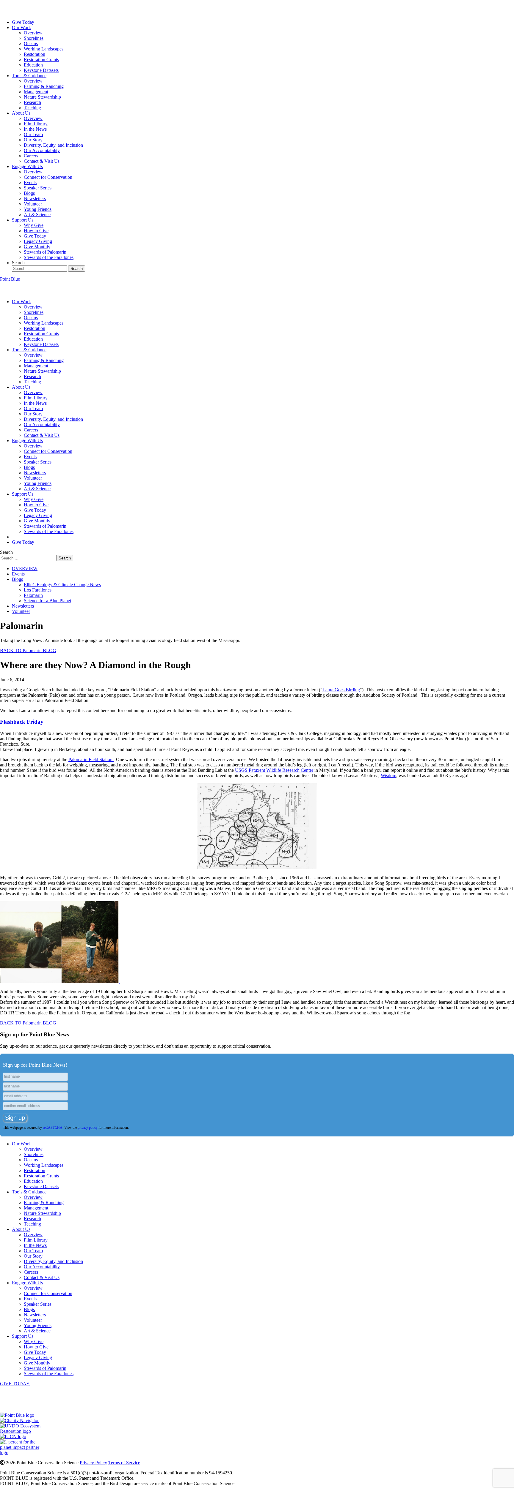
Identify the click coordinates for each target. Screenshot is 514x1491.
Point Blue (10, 279)
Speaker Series (37, 187)
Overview (33, 32)
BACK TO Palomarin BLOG (28, 650)
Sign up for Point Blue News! (35, 1065)
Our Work (21, 27)
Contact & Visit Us (41, 161)
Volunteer (33, 203)
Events (30, 182)
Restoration (34, 54)
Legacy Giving (38, 241)
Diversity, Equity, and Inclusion (53, 145)
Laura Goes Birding (341, 689)
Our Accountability (42, 150)
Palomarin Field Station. (91, 759)
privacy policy (88, 1127)
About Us (21, 113)
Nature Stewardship (42, 96)
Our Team (33, 134)
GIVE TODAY (15, 1383)
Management (36, 91)
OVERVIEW (24, 568)
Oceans (31, 43)
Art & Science (37, 214)
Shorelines (33, 38)
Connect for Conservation (48, 177)
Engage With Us (27, 166)
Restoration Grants (41, 59)
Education (33, 64)
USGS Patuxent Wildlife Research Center (274, 770)
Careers (31, 155)
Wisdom (388, 775)
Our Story (33, 139)
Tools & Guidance (29, 75)
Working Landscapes (43, 48)
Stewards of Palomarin (45, 251)
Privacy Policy (93, 1462)
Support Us (22, 219)
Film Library (36, 123)
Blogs (29, 193)
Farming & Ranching (44, 86)
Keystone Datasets (41, 70)
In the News (35, 129)
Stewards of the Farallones (48, 257)
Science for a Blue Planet (47, 600)
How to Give (36, 230)
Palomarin (33, 595)
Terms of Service (124, 1462)
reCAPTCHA (52, 1127)
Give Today (23, 22)
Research (32, 102)
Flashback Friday (21, 722)
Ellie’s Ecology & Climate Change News (62, 584)
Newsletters (35, 198)
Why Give (33, 225)
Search (18, 262)
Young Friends (37, 209)
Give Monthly (37, 246)
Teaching (32, 107)
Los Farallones (37, 589)
